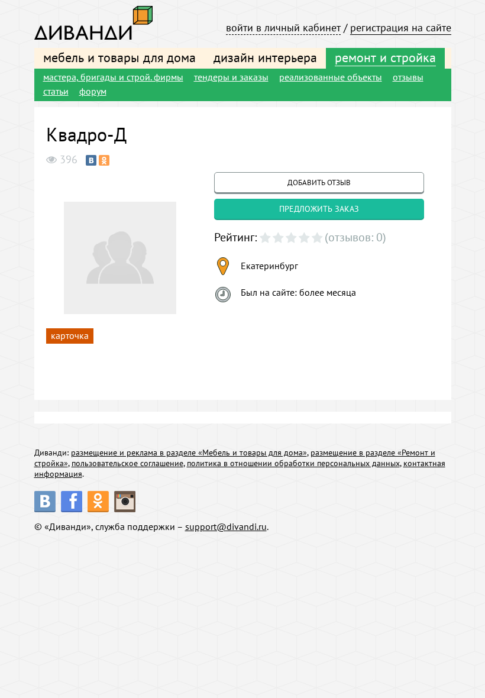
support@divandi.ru (226, 526)
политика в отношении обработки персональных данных (293, 463)
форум (92, 91)
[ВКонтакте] (91, 160)
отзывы (408, 77)
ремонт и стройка (385, 57)
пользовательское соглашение (127, 463)
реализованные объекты (330, 77)
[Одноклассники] (104, 160)
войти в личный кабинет (283, 27)
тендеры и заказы (231, 77)
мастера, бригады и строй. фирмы (113, 77)
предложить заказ (319, 208)
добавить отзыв (319, 182)
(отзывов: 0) (355, 237)
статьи (56, 91)
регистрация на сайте (400, 27)
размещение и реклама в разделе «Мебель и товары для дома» (189, 452)
